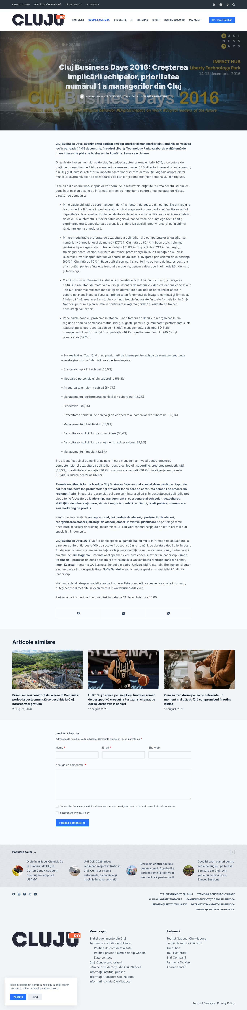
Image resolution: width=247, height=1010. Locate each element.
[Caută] (233, 4)
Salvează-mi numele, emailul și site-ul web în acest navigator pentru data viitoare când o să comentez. (118, 806)
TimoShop (173, 948)
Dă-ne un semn (74, 4)
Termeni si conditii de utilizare (216, 894)
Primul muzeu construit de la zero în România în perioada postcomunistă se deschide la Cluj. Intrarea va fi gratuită (46, 699)
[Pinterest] (30, 894)
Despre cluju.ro (174, 19)
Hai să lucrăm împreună (47, 4)
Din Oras (142, 19)
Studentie (120, 19)
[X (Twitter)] (123, 613)
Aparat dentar (176, 967)
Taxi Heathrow (176, 953)
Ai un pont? (92, 4)
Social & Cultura (99, 19)
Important (160, 96)
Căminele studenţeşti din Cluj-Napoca (210, 899)
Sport (156, 19)
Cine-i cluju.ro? (21, 4)
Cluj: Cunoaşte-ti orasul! (165, 899)
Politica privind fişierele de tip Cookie (120, 953)
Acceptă (18, 996)
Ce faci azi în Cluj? (222, 19)
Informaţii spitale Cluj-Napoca (215, 909)
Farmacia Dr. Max (178, 962)
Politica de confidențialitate (113, 948)
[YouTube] (35, 894)
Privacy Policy (82, 812)
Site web (154, 747)
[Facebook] (214, 4)
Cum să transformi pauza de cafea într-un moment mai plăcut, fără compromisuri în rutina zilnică (197, 699)
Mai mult (194, 19)
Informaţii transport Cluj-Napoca (213, 904)
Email (106, 747)
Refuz (35, 996)
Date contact (103, 957)
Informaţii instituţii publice (170, 904)
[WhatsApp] (168, 613)
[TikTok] (227, 4)
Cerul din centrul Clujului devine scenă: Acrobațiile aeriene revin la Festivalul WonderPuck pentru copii (157, 870)
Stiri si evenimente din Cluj (176, 894)
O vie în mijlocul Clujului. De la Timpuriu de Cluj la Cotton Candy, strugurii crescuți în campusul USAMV (45, 870)
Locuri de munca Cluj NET (184, 943)
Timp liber (78, 19)
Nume (60, 747)
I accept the (75, 812)
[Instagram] (221, 4)
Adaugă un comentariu (71, 765)
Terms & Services (204, 1003)
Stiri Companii (176, 957)
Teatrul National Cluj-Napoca (186, 938)
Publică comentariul (72, 822)
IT (132, 19)
